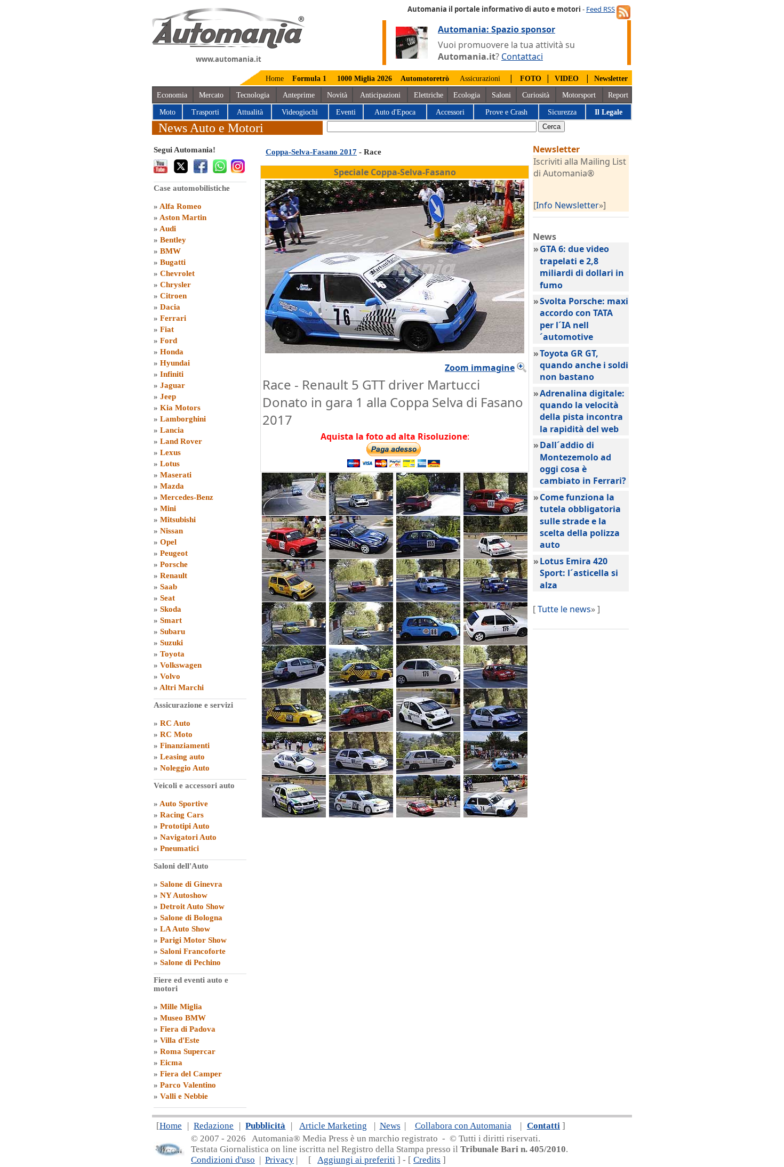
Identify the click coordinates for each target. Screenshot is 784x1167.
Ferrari (173, 318)
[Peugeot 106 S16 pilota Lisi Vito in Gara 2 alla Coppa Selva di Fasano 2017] (361, 728)
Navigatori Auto (188, 837)
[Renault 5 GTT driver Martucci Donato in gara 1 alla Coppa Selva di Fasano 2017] (495, 814)
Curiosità (535, 95)
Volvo (170, 676)
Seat (167, 598)
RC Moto (176, 734)
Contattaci (522, 56)
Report (618, 95)
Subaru (172, 631)
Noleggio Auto (185, 768)
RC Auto (175, 723)
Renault (173, 575)
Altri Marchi (181, 687)
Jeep (168, 396)
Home (275, 79)
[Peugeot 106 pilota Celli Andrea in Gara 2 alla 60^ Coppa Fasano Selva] (294, 641)
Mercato (211, 95)
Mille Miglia (181, 1006)
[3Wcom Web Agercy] (169, 1154)
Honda (171, 351)
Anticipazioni (380, 95)
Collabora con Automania (463, 1126)
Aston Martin (182, 217)
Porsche (174, 564)
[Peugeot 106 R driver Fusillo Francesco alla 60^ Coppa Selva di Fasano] (361, 685)
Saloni (501, 95)
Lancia (172, 430)
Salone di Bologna (191, 917)
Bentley (173, 240)
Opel (168, 542)
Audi (167, 228)
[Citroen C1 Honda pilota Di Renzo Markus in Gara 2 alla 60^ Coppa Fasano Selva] (361, 512)
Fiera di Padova (187, 1029)
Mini (168, 508)
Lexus (170, 452)
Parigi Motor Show (193, 940)
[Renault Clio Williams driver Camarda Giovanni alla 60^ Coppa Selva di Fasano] (361, 771)
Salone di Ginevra (191, 884)
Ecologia (466, 95)
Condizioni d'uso (223, 1160)
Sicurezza (562, 112)
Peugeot (174, 553)
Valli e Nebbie (184, 1096)
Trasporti (205, 112)
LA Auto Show (185, 929)
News (390, 1126)
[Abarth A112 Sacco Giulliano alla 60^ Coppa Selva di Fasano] (428, 512)
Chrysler (175, 284)
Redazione (214, 1126)
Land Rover (181, 441)
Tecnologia (252, 95)
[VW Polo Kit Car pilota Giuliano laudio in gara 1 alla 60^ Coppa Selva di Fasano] (294, 814)
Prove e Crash (506, 112)
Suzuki (171, 642)
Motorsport (579, 95)
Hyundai (175, 363)
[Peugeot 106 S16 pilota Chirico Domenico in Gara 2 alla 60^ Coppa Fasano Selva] (361, 598)
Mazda (172, 486)
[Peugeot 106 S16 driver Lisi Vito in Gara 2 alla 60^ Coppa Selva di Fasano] (495, 685)
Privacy (279, 1160)
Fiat (167, 329)
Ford (168, 340)
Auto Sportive (183, 803)
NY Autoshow (183, 895)
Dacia (170, 307)
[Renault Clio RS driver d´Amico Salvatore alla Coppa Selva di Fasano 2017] (495, 728)
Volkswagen (181, 665)
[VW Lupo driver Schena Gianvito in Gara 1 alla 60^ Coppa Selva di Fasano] (495, 771)
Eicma (171, 1062)
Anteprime (299, 95)
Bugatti (173, 262)
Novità (337, 95)
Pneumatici (179, 848)
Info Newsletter (567, 205)
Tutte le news (564, 609)
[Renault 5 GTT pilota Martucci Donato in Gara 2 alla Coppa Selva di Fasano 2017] (428, 598)
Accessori (450, 112)
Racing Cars (182, 815)
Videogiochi (300, 112)
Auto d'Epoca (394, 112)
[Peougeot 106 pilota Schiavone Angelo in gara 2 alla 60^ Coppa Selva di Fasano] (361, 814)
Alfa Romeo (180, 206)
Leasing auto (182, 756)
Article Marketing (333, 1126)
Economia (172, 95)
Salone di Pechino (190, 962)
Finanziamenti (185, 745)
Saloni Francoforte (193, 951)
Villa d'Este (179, 1040)
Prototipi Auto (185, 826)
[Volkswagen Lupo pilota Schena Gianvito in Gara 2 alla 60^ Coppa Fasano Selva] (428, 641)
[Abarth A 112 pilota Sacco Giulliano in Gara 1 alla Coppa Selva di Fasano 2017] (294, 555)
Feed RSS (600, 9)
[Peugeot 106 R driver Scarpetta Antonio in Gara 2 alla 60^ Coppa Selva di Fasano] (428, 685)
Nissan (171, 530)
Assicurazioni (480, 79)
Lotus (170, 463)
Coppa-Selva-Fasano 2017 (311, 152)
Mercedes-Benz (186, 497)
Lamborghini (183, 419)
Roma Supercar (187, 1051)
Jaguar (172, 385)
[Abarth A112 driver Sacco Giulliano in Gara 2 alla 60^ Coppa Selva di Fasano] (495, 512)
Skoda (170, 609)
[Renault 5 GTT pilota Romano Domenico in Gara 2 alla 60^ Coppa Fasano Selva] (495, 598)
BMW (170, 251)
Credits (427, 1160)
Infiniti (171, 374)
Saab (168, 586)
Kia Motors (180, 407)
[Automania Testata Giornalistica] (228, 46)
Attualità (250, 112)
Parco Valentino (188, 1085)
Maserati (175, 475)
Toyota (172, 654)
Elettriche (428, 95)
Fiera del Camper (191, 1073)
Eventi (346, 112)
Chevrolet (177, 273)
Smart (171, 620)
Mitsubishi (178, 519)
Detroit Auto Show (192, 906)
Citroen (173, 295)
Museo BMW (183, 1018)
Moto (167, 112)
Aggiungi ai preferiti (356, 1160)
